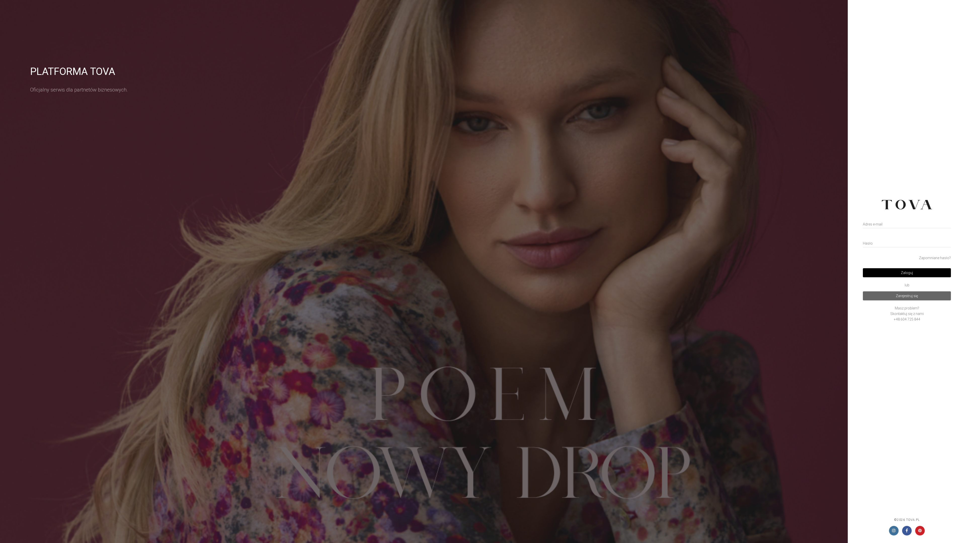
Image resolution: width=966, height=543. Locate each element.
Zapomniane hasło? (935, 258)
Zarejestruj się (907, 296)
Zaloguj (907, 273)
